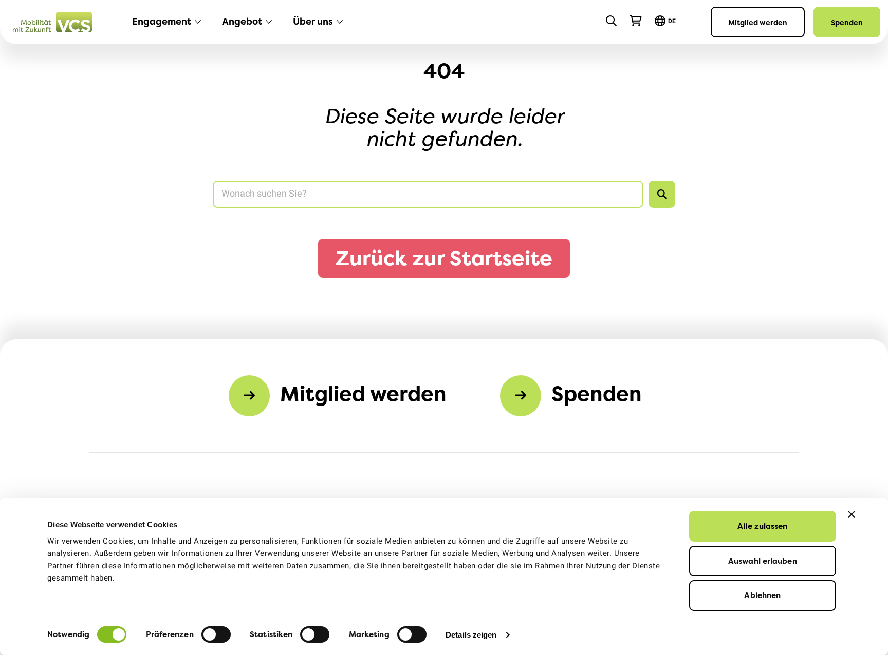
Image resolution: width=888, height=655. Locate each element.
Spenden (847, 22)
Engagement (161, 21)
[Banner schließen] (851, 514)
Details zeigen (471, 634)
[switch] (216, 634)
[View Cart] (636, 21)
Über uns (313, 21)
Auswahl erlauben (762, 560)
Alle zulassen (762, 526)
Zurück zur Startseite (444, 258)
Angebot (242, 21)
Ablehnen (762, 595)
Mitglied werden (757, 22)
